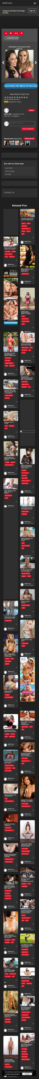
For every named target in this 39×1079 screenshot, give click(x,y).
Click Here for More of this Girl (21, 86)
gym (6, 736)
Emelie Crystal (26, 545)
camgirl (7, 462)
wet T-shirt (8, 770)
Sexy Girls (18, 139)
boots (23, 915)
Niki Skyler (8, 661)
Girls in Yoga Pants (29, 964)
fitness (13, 734)
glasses (13, 462)
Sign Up (32, 11)
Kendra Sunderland (9, 859)
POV (31, 727)
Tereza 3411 (8, 1067)
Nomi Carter (8, 254)
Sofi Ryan (24, 886)
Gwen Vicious (9, 395)
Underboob (11, 706)
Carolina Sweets (26, 918)
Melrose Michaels (9, 465)
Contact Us (9, 192)
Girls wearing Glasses (13, 474)
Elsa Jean (11, 426)
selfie (29, 576)
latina (23, 231)
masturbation (8, 862)
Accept (27, 1074)
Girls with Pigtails (29, 585)
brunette (24, 226)
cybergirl (7, 1019)
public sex (8, 898)
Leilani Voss (25, 319)
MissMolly (24, 1056)
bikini (28, 223)
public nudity (25, 321)
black (6, 974)
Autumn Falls (25, 981)
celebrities (8, 768)
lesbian (24, 1020)
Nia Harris (12, 736)
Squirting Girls (28, 995)
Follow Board (29, 139)
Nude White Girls (29, 523)
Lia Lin (28, 231)
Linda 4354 (25, 848)
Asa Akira (7, 940)
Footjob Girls (28, 895)
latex (6, 498)
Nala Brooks (25, 384)
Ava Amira (8, 358)
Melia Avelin (25, 274)
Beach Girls (27, 243)
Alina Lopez (25, 347)
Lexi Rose (7, 976)
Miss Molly (25, 1054)
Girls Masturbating (13, 871)
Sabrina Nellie (9, 697)
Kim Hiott (7, 1022)
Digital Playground (9, 363)
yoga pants (25, 952)
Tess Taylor (25, 803)
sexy (6, 256)
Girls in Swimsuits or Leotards (16, 266)
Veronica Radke (9, 801)
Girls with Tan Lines (13, 407)
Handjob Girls (11, 907)
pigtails (24, 576)
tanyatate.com (12, 38)
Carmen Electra (9, 765)
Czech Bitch (9, 168)
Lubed (13, 251)
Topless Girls (28, 617)
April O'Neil (25, 727)
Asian (23, 316)
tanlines (7, 398)
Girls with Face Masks (30, 492)
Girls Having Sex (28, 738)
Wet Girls (10, 780)
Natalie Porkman (26, 761)
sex (29, 350)
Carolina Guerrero (26, 228)
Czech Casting (9, 171)
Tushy (23, 352)
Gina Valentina (26, 1017)
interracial (24, 381)
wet (23, 234)
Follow (31, 110)
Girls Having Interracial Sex (31, 396)
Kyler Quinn (8, 495)
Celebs (9, 839)
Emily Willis (8, 890)
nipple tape (25, 483)
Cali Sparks (25, 949)
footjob (24, 883)
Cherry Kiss (8, 620)
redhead (24, 387)
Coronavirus (25, 473)
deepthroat (25, 1015)
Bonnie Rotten (26, 1012)
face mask (24, 478)
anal (31, 347)
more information (15, 1074)
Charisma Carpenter (9, 830)
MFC (12, 658)
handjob (7, 893)
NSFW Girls (7, 3)
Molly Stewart (25, 1059)
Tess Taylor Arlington (26, 806)
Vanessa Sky (25, 854)
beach (23, 223)
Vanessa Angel (26, 851)
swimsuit (12, 256)
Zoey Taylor (25, 954)
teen (23, 324)
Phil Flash (8, 174)
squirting (29, 983)
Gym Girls (10, 745)
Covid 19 (24, 475)
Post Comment (28, 129)
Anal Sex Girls (28, 362)
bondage (24, 1049)
